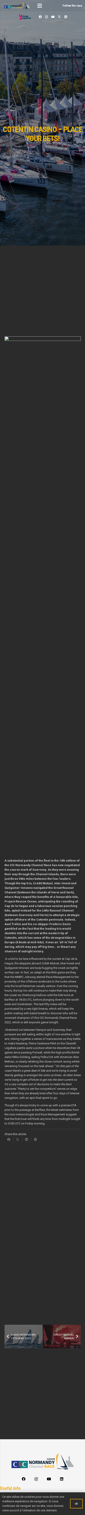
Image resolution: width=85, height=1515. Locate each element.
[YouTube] (53, 17)
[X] (59, 17)
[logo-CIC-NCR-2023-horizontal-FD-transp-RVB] (17, 5)
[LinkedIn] (65, 17)
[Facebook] (40, 17)
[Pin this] (35, 1140)
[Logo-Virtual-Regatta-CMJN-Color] (25, 17)
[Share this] (9, 1140)
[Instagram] (46, 17)
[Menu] (39, 5)
